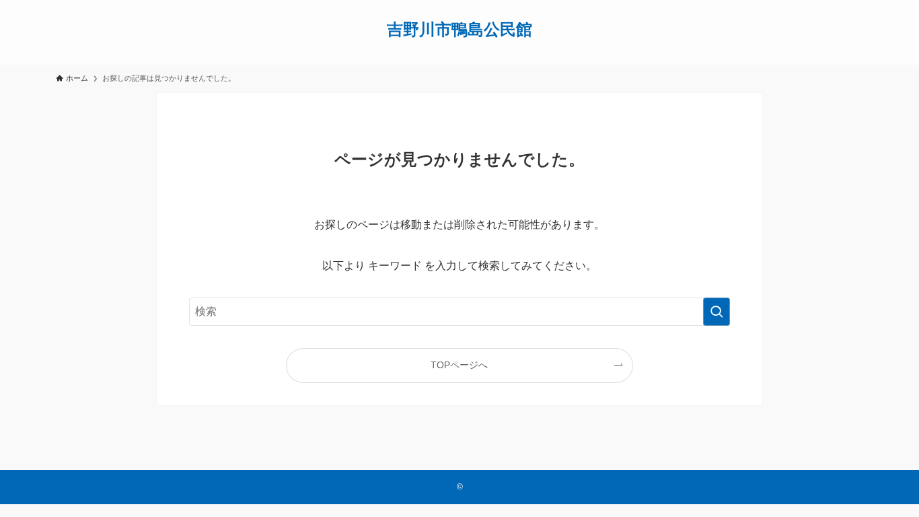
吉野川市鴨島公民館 (459, 30)
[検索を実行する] (716, 312)
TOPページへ (459, 364)
